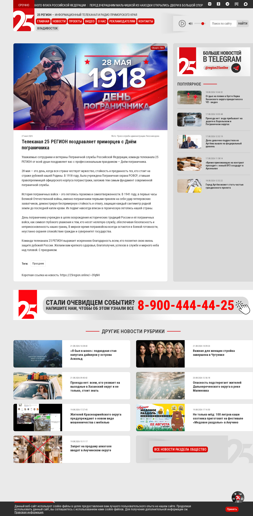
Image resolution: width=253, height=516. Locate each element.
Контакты (146, 21)
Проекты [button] (75, 21)
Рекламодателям (122, 21)
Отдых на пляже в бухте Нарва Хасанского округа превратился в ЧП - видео (224, 99)
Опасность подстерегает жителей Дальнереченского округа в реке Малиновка (217, 386)
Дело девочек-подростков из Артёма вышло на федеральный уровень (224, 143)
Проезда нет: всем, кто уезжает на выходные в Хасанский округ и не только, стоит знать (95, 386)
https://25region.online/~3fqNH (80, 275)
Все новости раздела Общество (180, 449)
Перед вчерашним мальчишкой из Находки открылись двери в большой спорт (133, 5)
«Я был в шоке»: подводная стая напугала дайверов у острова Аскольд (93, 355)
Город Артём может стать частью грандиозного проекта (224, 186)
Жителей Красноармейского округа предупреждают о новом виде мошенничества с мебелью (95, 418)
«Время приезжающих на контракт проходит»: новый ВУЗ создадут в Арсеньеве (225, 165)
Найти (242, 23)
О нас (102, 21)
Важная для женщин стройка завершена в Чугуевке (214, 353)
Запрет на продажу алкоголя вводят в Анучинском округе (91, 448)
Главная (43, 21)
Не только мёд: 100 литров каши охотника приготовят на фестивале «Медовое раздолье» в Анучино (218, 418)
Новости (59, 21)
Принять (232, 509)
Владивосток (47, 28)
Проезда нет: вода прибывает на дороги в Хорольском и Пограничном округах (224, 121)
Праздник (38, 263)
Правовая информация (28, 512)
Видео (89, 21)
